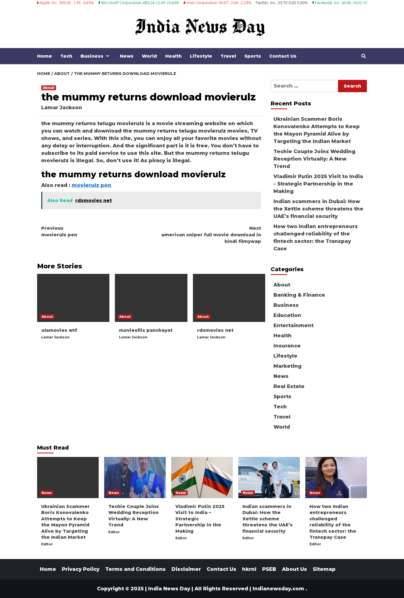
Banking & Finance (299, 295)
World (149, 56)
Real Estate (289, 386)
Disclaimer (186, 569)
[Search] (363, 56)
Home (44, 56)
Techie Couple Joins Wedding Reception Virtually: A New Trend (314, 158)
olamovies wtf (59, 330)
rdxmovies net (215, 330)
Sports (252, 56)
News (127, 56)
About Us (294, 569)
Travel (228, 56)
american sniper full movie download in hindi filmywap (211, 235)
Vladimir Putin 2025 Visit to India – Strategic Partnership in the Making (318, 183)
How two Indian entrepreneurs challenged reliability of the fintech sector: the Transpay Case (315, 237)
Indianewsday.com (278, 589)
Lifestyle (201, 56)
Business (92, 56)
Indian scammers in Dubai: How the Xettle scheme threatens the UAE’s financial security (318, 208)
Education (287, 315)
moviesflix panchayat (146, 330)
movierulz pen (91, 185)
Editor (47, 544)
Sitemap (324, 569)
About (48, 88)
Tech (66, 56)
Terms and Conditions (135, 569)
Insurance (287, 346)
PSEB (269, 569)
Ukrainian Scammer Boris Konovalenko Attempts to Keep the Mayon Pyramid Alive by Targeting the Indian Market (316, 130)
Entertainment (293, 325)
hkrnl (249, 569)
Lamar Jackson (61, 108)
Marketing (287, 366)
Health (173, 56)
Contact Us (283, 56)
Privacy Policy (80, 569)
